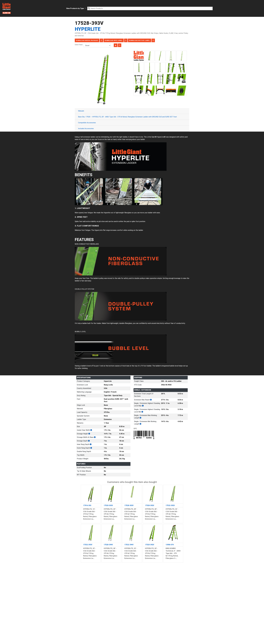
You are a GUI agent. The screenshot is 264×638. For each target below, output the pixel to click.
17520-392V (149, 545)
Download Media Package (87, 40)
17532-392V (170, 505)
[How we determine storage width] (95, 437)
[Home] (6, 8)
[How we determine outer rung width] (91, 448)
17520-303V (108, 505)
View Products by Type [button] (75, 8)
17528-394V (108, 545)
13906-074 (170, 545)
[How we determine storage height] (89, 434)
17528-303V (128, 505)
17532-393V (87, 545)
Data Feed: (79, 45)
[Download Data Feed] (115, 45)
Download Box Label (113, 40)
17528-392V (149, 505)
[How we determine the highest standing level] (143, 406)
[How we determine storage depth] (89, 441)
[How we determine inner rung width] (90, 444)
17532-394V (128, 545)
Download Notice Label (139, 40)
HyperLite (87, 29)
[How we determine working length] (140, 418)
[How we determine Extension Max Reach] (151, 400)
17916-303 (87, 505)
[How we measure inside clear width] (91, 430)
